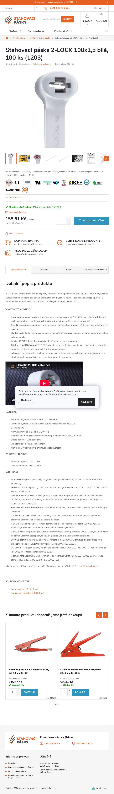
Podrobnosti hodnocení (42, 64)
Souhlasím (86, 401)
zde (74, 394)
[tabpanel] (31, 661)
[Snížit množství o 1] (68, 222)
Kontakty (9, 8)
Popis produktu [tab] (18, 270)
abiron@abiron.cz (52, 743)
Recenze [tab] (44, 270)
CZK (100, 8)
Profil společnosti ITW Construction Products (50, 764)
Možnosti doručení (18, 212)
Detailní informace (13, 197)
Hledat (67, 19)
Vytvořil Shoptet (102, 788)
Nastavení (26, 400)
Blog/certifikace (90, 566)
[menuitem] (14, 31)
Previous (99, 615)
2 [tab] (58, 704)
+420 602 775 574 (84, 743)
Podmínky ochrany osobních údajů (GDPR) (20, 776)
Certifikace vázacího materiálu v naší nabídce (53, 771)
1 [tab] (55, 704)
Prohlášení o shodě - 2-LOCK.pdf (27, 593)
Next (105, 615)
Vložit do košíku (93, 220)
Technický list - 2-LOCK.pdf (24, 589)
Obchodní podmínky (17, 771)
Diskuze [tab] (69, 270)
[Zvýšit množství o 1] (68, 219)
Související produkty (94, 270)
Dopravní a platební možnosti (21, 767)
